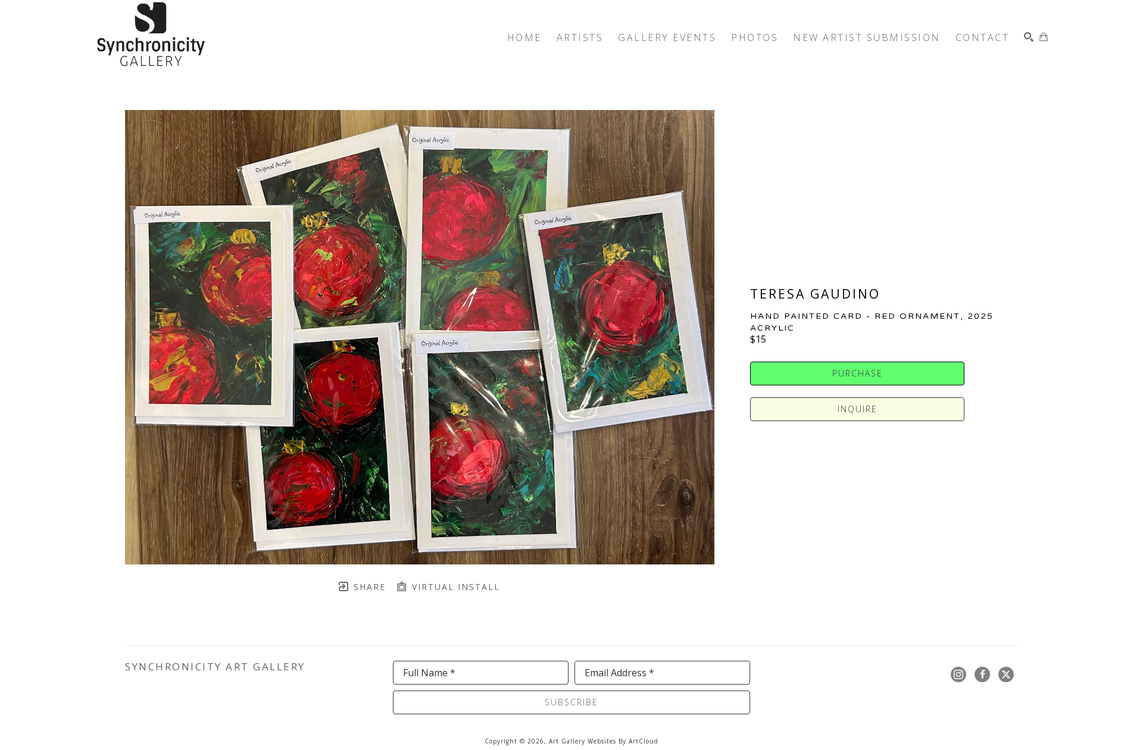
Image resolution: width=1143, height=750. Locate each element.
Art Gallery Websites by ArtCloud (603, 741)
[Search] (1028, 37)
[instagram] (958, 674)
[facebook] (982, 674)
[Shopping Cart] (1043, 37)
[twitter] (1006, 674)
